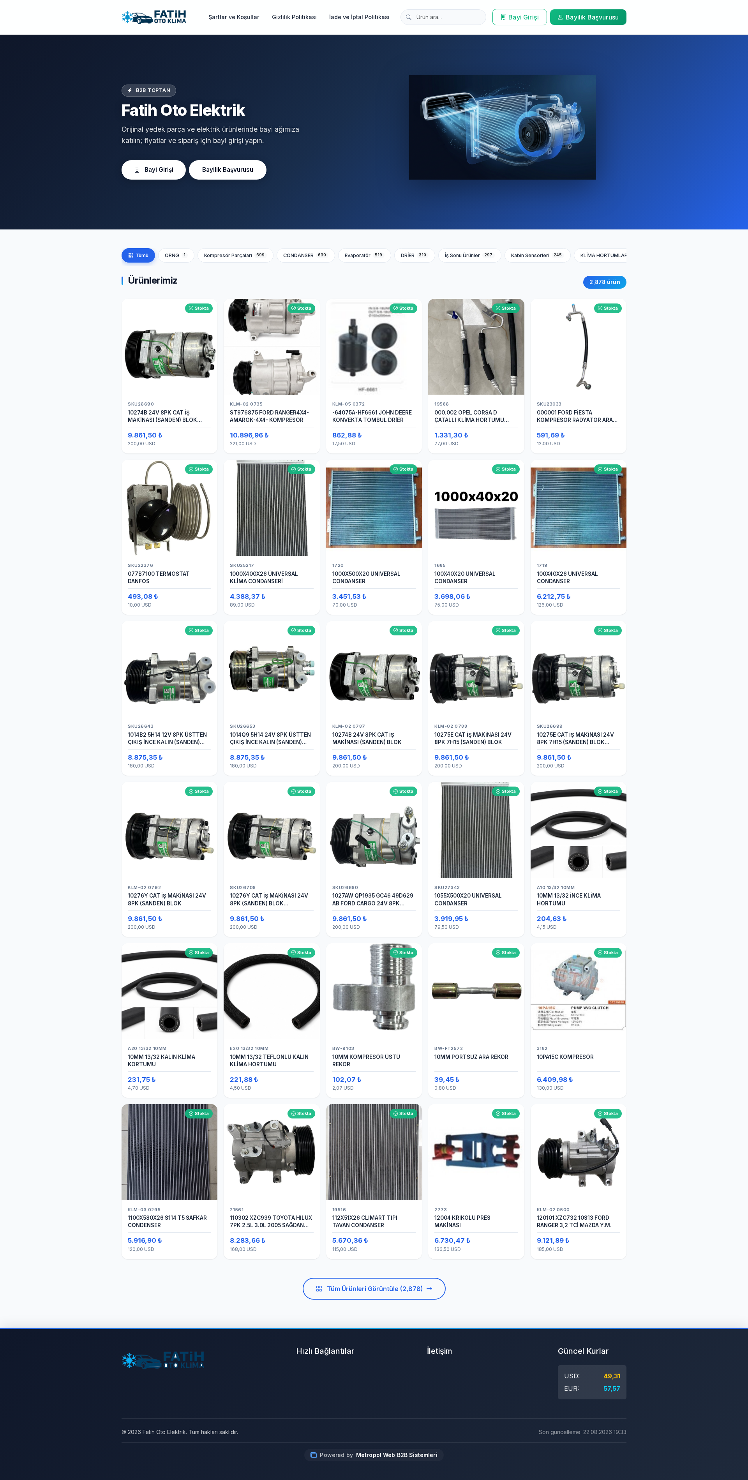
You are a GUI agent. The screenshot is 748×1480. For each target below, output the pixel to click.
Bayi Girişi (523, 17)
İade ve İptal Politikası (359, 17)
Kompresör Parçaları (234, 255)
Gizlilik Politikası (294, 17)
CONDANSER (304, 255)
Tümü (142, 255)
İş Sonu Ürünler (469, 255)
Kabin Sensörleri (536, 255)
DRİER (414, 255)
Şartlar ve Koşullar (233, 17)
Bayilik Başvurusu (592, 17)
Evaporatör (364, 255)
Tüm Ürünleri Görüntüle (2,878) (375, 1289)
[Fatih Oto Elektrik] (154, 17)
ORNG (175, 255)
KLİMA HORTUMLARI (611, 255)
